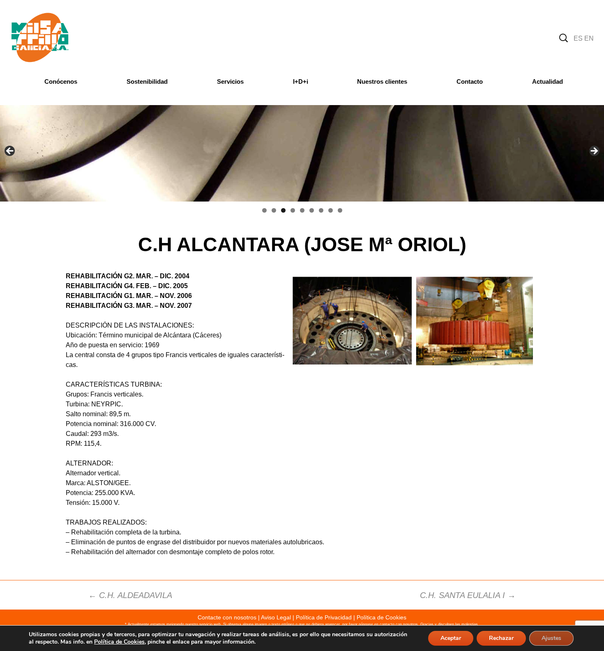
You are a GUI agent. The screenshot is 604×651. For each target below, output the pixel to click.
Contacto (469, 81)
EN (589, 38)
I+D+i (300, 81)
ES (578, 38)
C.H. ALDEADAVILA (130, 595)
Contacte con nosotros (227, 617)
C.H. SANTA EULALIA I (468, 595)
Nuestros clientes (382, 81)
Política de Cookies (381, 617)
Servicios (230, 81)
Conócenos (60, 81)
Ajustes (551, 638)
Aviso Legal (276, 617)
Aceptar (450, 638)
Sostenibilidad (147, 81)
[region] (302, 153)
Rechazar (501, 638)
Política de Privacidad (324, 617)
